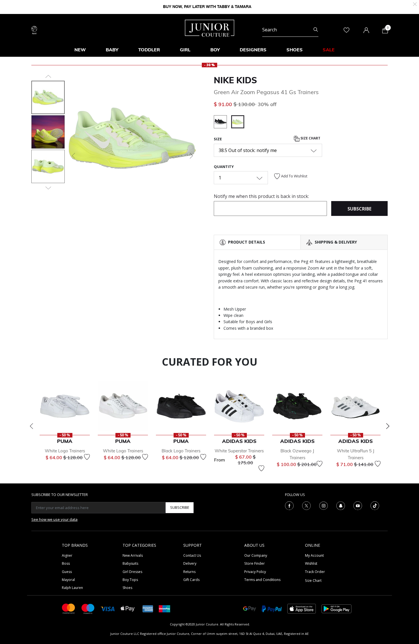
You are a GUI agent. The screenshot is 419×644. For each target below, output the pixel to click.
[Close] (415, 3)
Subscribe (179, 507)
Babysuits (130, 563)
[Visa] (108, 608)
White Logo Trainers (65, 450)
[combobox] (290, 30)
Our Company (255, 555)
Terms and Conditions (262, 579)
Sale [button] (329, 49)
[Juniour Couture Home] (209, 28)
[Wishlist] (87, 457)
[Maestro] (88, 608)
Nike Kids (235, 80)
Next (387, 426)
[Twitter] (306, 505)
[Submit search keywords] (315, 30)
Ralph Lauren (72, 587)
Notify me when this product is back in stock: (261, 196)
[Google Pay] (249, 608)
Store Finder (254, 563)
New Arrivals (133, 555)
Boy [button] (215, 49)
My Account (314, 555)
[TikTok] (375, 505)
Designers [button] (253, 49)
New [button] (80, 49)
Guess (67, 571)
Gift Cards (191, 579)
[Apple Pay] (128, 608)
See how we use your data (54, 519)
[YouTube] (357, 505)
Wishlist (311, 563)
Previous (31, 426)
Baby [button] (112, 49)
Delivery (189, 563)
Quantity (224, 166)
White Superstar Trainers (239, 450)
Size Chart (310, 138)
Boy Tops (130, 579)
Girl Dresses (132, 571)
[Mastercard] (69, 608)
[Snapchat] (340, 505)
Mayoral (68, 579)
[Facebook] (289, 505)
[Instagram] (323, 505)
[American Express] (148, 608)
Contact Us (192, 555)
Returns (189, 571)
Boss (66, 563)
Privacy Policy (255, 571)
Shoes (127, 587)
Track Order (315, 571)
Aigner (67, 555)
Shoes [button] (294, 49)
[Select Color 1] (222, 122)
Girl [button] (185, 49)
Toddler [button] (149, 49)
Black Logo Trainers (181, 450)
